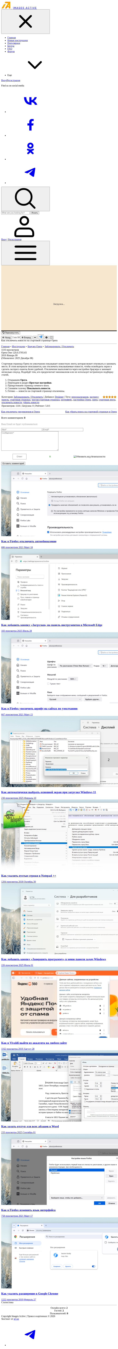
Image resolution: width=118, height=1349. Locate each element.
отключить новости (12, 402)
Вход (3, 80)
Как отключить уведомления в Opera (20, 411)
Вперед (27, 337)
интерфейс (66, 399)
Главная (5, 346)
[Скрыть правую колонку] (35, 337)
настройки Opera (82, 399)
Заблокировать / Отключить (59, 346)
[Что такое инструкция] (46, 337)
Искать (34, 213)
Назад (7, 337)
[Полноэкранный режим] (51, 337)
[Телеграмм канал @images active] (41, 336)
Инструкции (18, 346)
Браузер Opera (35, 346)
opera (95, 399)
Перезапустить (11, 333)
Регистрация (13, 80)
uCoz (16, 1319)
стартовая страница (20, 399)
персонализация (79, 397)
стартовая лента (107, 399)
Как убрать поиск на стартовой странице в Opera (91, 411)
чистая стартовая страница (46, 399)
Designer (59, 397)
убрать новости (31, 402)
